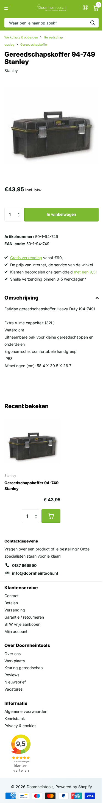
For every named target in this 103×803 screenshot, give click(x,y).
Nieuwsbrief (15, 682)
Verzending (14, 610)
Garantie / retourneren (24, 617)
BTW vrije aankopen (22, 624)
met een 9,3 (85, 272)
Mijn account (15, 631)
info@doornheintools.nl (35, 573)
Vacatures (13, 689)
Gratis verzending (26, 257)
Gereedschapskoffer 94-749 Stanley (31, 485)
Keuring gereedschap (23, 667)
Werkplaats (14, 660)
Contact (11, 595)
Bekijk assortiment (7, 7)
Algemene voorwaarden (25, 711)
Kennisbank (14, 718)
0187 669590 (24, 565)
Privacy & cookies (20, 725)
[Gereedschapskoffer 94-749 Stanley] (32, 441)
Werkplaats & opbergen (21, 37)
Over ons (12, 653)
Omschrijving (21, 298)
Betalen (11, 602)
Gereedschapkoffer (34, 44)
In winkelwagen (61, 214)
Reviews (11, 674)
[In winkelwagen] (50, 516)
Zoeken (93, 22)
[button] (20, 210)
